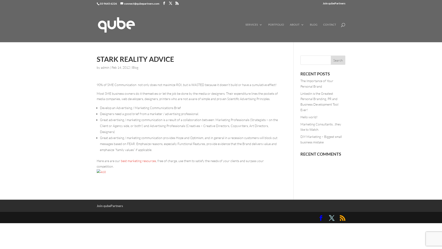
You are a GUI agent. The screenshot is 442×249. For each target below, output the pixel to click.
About (295, 24)
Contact (329, 24)
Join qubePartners (334, 3)
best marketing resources (138, 161)
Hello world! (309, 117)
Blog (313, 24)
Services (251, 24)
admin (105, 67)
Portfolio (276, 24)
